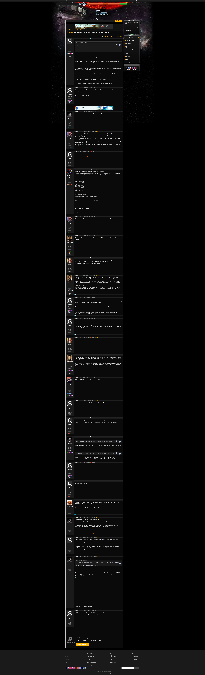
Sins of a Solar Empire (72, 29)
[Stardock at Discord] (130, 70)
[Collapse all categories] (138, 37)
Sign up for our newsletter (115, 667)
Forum (105, 3)
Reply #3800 (77, 610)
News (83, 0)
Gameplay (90, 3)
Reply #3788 (77, 337)
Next (119, 36)
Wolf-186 (70, 407)
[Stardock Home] (66, 0)
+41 (69, 182)
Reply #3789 (77, 355)
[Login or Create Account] (135, 1)
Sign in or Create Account (82, 644)
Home (67, 29)
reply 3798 (85, 560)
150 (109, 36)
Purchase (123, 3)
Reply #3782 (77, 216)
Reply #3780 (77, 151)
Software (70, 0)
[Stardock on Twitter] (127, 68)
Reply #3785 (77, 275)
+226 (70, 98)
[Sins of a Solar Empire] (102, 11)
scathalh (70, 158)
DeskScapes (67, 659)
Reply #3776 (77, 38)
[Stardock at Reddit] (128, 70)
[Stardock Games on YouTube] (131, 68)
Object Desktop (67, 653)
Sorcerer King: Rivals (90, 665)
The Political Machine (90, 660)
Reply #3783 (77, 235)
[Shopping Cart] (137, 1)
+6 (69, 332)
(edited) (97, 131)
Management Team (113, 656)
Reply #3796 (77, 499)
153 (115, 36)
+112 (70, 390)
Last (121, 36)
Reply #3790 (77, 377)
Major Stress (70, 242)
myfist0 (70, 118)
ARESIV (69, 44)
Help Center (134, 653)
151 (111, 36)
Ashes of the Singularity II (91, 653)
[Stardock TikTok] (132, 70)
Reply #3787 (77, 318)
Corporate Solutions (68, 655)
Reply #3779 (77, 131)
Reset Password (134, 659)
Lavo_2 (69, 384)
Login (77, 22)
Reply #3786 (77, 297)
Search (74, 22)
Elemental (88, 655)
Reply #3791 (77, 400)
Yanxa (69, 138)
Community (79, 0)
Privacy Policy (96, 673)
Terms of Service (101, 673)
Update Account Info (135, 660)
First (105, 36)
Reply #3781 (77, 169)
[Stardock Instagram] (134, 68)
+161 (70, 249)
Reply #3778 (77, 111)
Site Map (109, 673)
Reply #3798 (77, 537)
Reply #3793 (77, 436)
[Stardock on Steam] (136, 68)
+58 (69, 51)
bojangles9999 (69, 506)
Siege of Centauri (90, 663)
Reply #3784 (77, 257)
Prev (107, 36)
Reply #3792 (77, 417)
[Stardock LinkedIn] (133, 70)
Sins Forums (93, 38)
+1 (69, 165)
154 (117, 36)
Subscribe (137, 667)
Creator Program (113, 662)
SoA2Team (69, 175)
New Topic (118, 20)
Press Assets (112, 660)
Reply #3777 (77, 87)
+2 (69, 145)
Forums (111, 665)
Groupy (66, 662)
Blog (86, 0)
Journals (97, 3)
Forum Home (70, 22)
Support (89, 0)
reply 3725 (86, 42)
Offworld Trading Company (91, 662)
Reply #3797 (77, 517)
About (111, 653)
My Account (134, 655)
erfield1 (70, 325)
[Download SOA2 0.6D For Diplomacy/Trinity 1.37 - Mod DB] (98, 118)
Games (74, 0)
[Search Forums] (138, 1)
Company (112, 651)
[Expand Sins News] (125, 46)
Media (110, 3)
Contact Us (112, 663)
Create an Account (135, 656)
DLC (101, 3)
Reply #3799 (77, 556)
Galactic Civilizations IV (90, 656)
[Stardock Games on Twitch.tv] (132, 68)
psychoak (70, 94)
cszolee (69, 264)
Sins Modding (79, 29)
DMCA (106, 673)
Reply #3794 (77, 462)
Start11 (66, 656)
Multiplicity (67, 660)
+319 (70, 125)
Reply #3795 (77, 481)
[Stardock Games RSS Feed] (135, 70)
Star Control (89, 659)
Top (121, 38)
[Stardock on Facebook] (129, 68)
